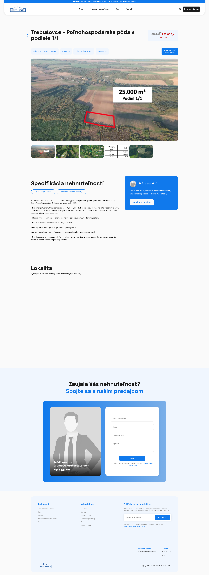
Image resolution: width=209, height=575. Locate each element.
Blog (117, 9)
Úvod (81, 9)
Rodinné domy (86, 515)
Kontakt (129, 9)
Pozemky (84, 509)
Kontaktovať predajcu (142, 202)
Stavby (83, 512)
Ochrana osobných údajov (47, 519)
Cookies (41, 522)
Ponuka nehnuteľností (99, 9)
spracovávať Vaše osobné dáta (134, 526)
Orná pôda (84, 522)
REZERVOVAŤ (170, 51)
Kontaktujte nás (191, 9)
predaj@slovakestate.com (71, 465)
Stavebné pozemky (88, 519)
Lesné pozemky (86, 525)
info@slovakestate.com (147, 551)
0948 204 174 (62, 470)
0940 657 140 (166, 551)
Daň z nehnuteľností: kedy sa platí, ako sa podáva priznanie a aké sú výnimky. (105, 1)
